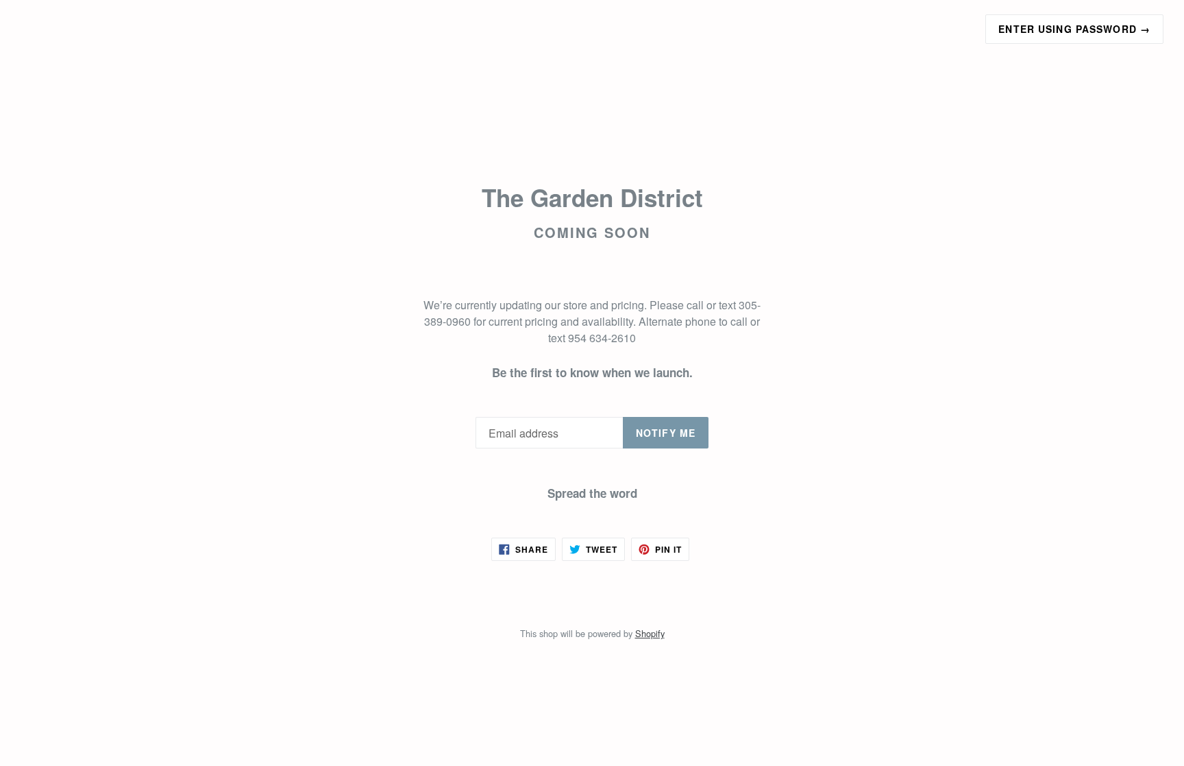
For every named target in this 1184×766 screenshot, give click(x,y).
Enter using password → (1074, 29)
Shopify (650, 633)
